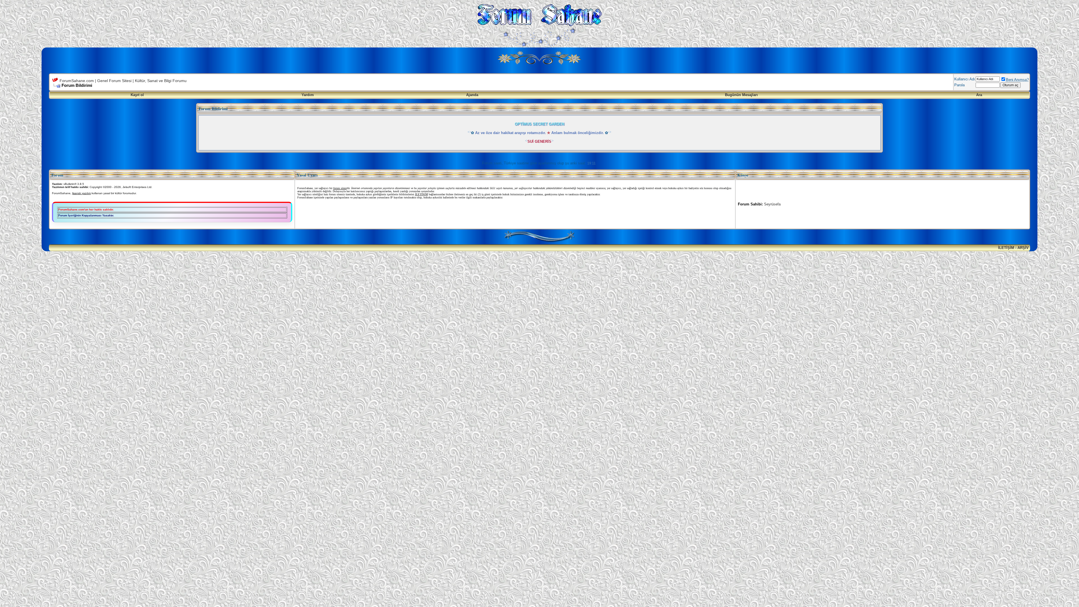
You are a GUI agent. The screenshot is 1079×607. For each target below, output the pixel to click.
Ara (979, 95)
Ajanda (472, 95)
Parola (959, 85)
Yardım (308, 95)
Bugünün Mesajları (741, 95)
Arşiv (1023, 248)
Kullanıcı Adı (964, 79)
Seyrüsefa (772, 204)
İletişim (1006, 248)
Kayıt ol (137, 95)
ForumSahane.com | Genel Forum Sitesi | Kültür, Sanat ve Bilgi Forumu (123, 80)
